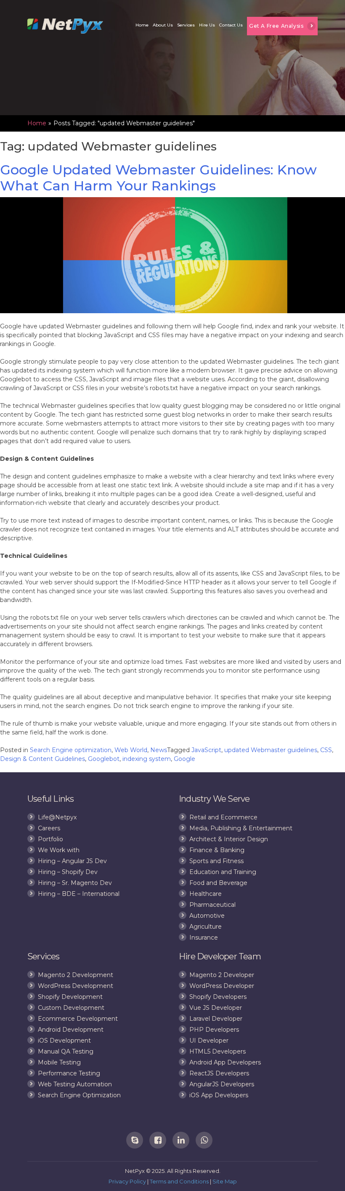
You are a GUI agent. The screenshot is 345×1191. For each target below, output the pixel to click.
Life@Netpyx (57, 817)
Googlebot (103, 759)
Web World (130, 750)
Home (142, 25)
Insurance (203, 937)
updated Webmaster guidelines (270, 750)
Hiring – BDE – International (78, 894)
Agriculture (205, 926)
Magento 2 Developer (221, 975)
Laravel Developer (215, 1018)
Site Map (224, 1181)
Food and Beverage (218, 883)
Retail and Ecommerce (223, 817)
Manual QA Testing (65, 1051)
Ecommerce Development (78, 1018)
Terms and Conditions (179, 1181)
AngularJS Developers (221, 1084)
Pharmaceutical (212, 904)
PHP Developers (214, 1029)
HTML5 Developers (217, 1051)
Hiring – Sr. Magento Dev (75, 883)
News (158, 750)
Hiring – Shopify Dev (68, 872)
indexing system (146, 759)
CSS (326, 750)
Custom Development (71, 1007)
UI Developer (208, 1040)
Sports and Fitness (216, 861)
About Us (163, 25)
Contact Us (231, 25)
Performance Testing (69, 1073)
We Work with (59, 850)
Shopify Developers (218, 997)
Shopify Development (70, 997)
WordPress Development (75, 986)
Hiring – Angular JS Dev (72, 861)
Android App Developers (225, 1062)
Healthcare (205, 894)
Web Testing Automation (75, 1084)
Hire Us (207, 25)
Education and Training (222, 872)
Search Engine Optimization (79, 1095)
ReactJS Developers (219, 1073)
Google (184, 759)
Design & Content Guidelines (42, 759)
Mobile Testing (59, 1062)
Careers (49, 828)
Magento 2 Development (75, 975)
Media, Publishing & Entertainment (240, 828)
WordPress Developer (221, 986)
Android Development (71, 1029)
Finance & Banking (216, 850)
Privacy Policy (127, 1181)
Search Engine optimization (70, 750)
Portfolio (50, 839)
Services (186, 25)
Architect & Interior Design (228, 839)
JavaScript (206, 750)
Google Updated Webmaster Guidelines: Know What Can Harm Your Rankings (158, 177)
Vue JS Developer (215, 1007)
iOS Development (64, 1040)
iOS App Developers (218, 1095)
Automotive (207, 915)
